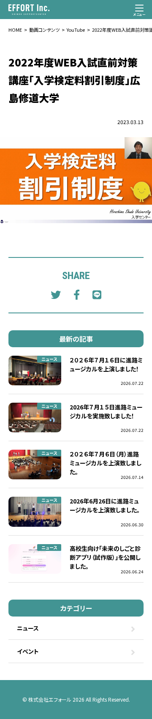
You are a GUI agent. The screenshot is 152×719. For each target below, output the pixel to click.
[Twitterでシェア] (56, 294)
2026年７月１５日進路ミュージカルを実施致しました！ (106, 411)
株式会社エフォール (49, 699)
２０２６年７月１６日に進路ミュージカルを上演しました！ (106, 364)
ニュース (49, 359)
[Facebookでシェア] (76, 294)
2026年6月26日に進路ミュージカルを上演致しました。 (105, 505)
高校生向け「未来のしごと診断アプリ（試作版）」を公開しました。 (105, 557)
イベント (28, 651)
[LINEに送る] (96, 294)
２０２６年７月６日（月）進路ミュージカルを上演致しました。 (105, 463)
